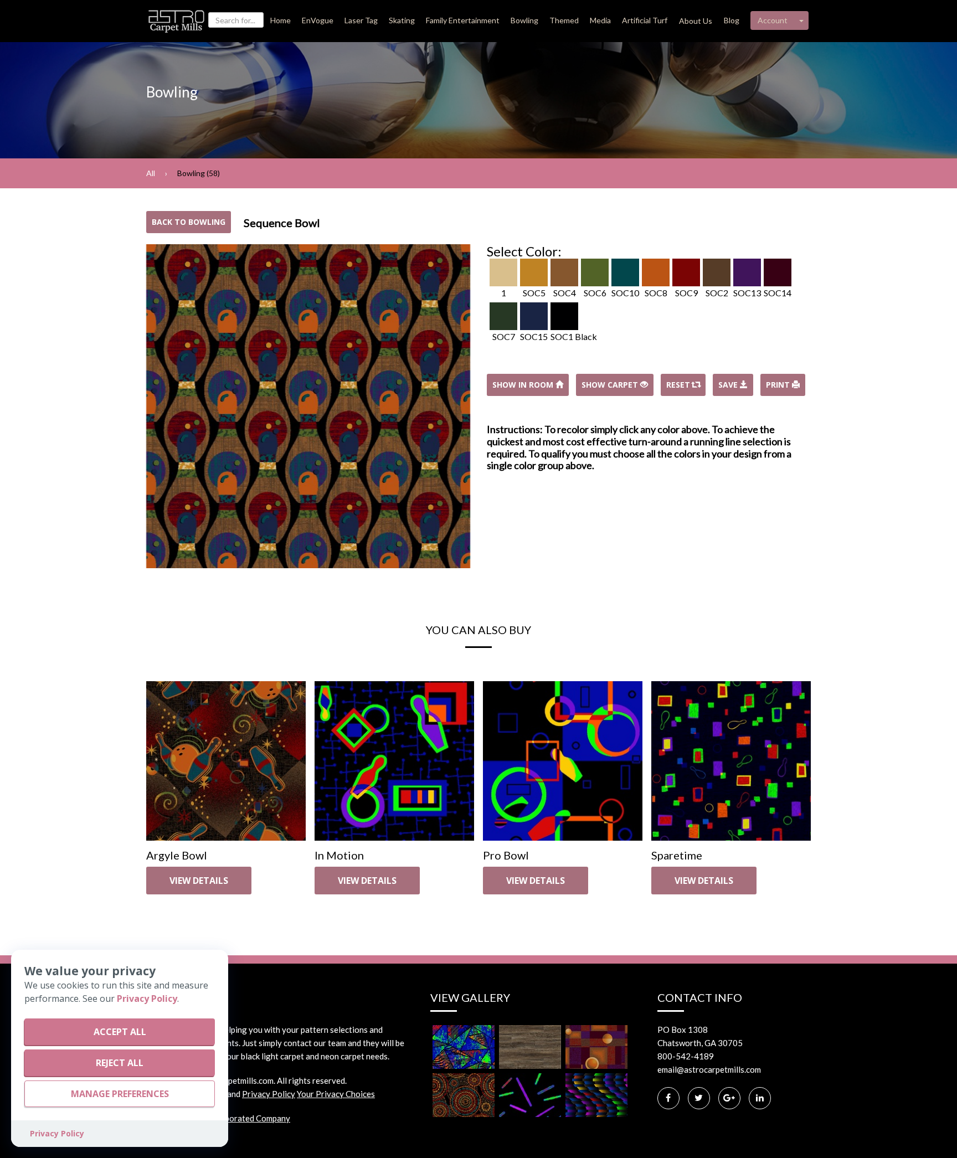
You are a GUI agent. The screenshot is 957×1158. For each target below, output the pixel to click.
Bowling (524, 20)
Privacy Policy (268, 1094)
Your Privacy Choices (336, 1094)
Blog (731, 20)
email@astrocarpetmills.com (709, 1069)
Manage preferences (120, 1094)
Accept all (120, 1032)
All (150, 173)
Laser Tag (361, 20)
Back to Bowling (188, 222)
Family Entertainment (463, 20)
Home (280, 20)
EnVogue (317, 20)
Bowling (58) (198, 173)
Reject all (119, 1063)
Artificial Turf (644, 20)
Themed (564, 20)
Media (600, 20)
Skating (402, 20)
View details (198, 880)
